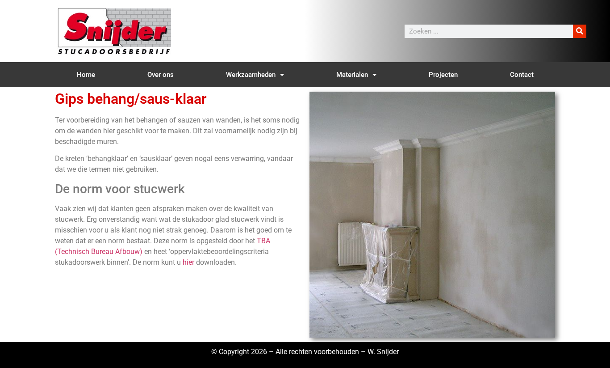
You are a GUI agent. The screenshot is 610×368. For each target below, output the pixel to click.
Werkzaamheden (251, 75)
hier (188, 262)
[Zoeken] (579, 31)
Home (86, 75)
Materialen (352, 75)
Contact (522, 75)
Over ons (160, 75)
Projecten (443, 75)
